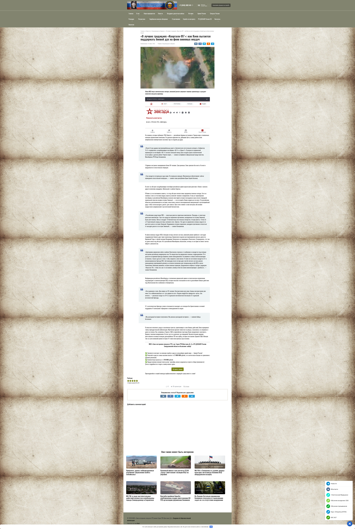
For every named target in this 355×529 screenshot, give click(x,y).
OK (211, 527)
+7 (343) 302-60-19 (186, 5)
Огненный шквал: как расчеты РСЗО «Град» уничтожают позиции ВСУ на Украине (174, 472)
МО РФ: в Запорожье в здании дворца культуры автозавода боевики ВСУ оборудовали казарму (209, 472)
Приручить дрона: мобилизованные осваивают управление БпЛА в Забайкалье (140, 472)
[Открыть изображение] (152, 5)
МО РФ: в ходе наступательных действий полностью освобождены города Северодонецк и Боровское (140, 498)
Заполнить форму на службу (221, 5)
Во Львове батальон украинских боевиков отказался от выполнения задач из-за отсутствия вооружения (209, 498)
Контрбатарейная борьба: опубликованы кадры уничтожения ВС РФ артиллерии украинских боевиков (175, 498)
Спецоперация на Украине (168, 44)
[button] (349, 523)
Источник (186, 386)
